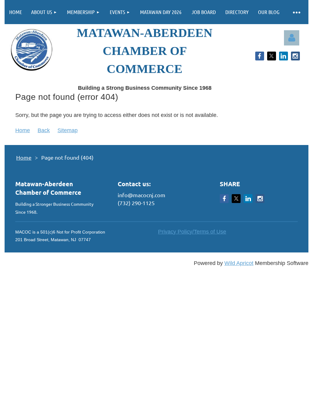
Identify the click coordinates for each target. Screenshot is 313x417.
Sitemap (67, 130)
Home (22, 130)
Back (44, 130)
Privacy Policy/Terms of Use (192, 232)
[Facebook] (259, 56)
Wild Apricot (238, 263)
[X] (271, 56)
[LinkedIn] (283, 56)
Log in (291, 37)
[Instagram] (295, 56)
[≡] (296, 12)
